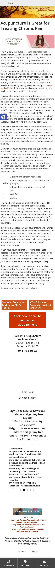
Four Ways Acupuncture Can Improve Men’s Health (14, 305)
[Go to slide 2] (24, 490)
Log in (34, 551)
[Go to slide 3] (27, 490)
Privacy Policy (29, 543)
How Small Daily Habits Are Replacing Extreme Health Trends (28, 530)
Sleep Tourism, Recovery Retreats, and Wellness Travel (28, 525)
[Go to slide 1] (20, 490)
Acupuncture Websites (16, 538)
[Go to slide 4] (30, 490)
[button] (3, 117)
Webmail (21, 551)
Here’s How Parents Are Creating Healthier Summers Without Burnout (28, 521)
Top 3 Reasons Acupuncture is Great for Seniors (40, 305)
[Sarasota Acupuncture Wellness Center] (27, 12)
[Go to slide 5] (34, 490)
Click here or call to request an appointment (27, 320)
